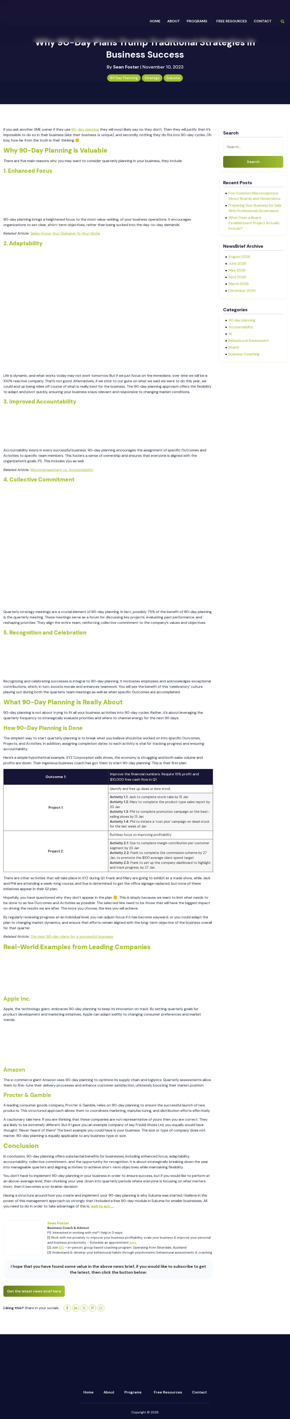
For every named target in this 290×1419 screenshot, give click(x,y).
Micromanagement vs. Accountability (61, 469)
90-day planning (85, 129)
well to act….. (102, 1206)
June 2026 (237, 263)
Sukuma (173, 77)
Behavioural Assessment (249, 340)
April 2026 (237, 277)
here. (133, 1242)
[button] (198, 21)
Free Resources (231, 21)
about (173, 21)
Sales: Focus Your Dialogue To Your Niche (65, 233)
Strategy (152, 77)
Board (234, 347)
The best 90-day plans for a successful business (71, 936)
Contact (263, 21)
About (109, 1392)
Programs (133, 1392)
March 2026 (239, 283)
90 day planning (124, 77)
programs (197, 21)
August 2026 (239, 256)
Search (253, 161)
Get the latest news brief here (34, 1291)
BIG (61, 1247)
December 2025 (242, 290)
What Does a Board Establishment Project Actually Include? (254, 223)
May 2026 (237, 270)
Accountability (241, 327)
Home (155, 21)
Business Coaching (244, 354)
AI (230, 333)
